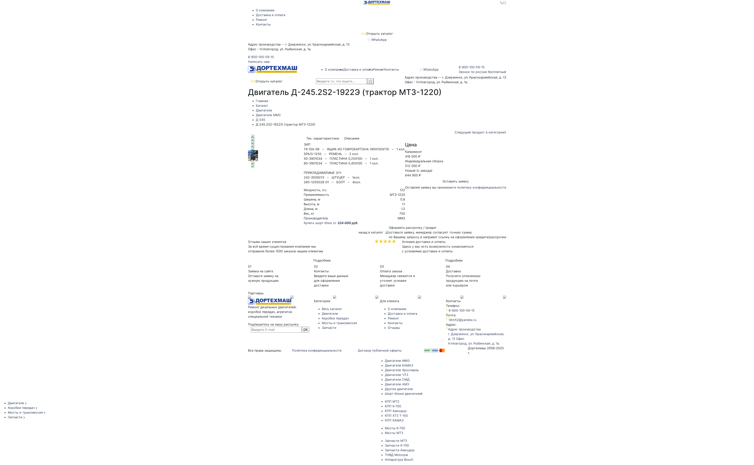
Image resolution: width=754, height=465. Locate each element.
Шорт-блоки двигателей (404, 394)
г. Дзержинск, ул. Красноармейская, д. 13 (476, 334)
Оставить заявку (456, 181)
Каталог (262, 106)
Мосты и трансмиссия (339, 323)
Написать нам (259, 62)
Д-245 (260, 120)
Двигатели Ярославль (402, 370)
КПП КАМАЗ (394, 420)
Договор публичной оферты (380, 350)
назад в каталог (371, 232)
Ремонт (261, 20)
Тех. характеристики (322, 138)
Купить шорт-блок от (331, 223)
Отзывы (394, 328)
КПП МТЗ (392, 401)
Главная (262, 101)
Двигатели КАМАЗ (399, 365)
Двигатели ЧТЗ (396, 375)
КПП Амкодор (396, 411)
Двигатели (264, 110)
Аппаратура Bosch (399, 459)
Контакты (263, 24)
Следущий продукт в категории (480, 132)
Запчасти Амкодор (400, 450)
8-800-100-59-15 (261, 57)
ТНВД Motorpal (396, 455)
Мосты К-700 (395, 428)
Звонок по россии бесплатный (482, 72)
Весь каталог (332, 309)
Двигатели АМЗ (397, 384)
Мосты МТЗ (394, 433)
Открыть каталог (269, 81)
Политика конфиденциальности (317, 350)
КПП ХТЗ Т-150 (396, 416)
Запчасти (329, 328)
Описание (351, 138)
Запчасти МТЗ (396, 441)
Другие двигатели (399, 389)
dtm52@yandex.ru (462, 320)
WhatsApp (379, 40)
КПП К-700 (393, 406)
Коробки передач (335, 318)
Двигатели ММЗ (268, 115)
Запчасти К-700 (397, 445)
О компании (265, 10)
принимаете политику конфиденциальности (471, 187)
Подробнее (322, 260)
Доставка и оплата (270, 15)
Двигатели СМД (397, 379)
